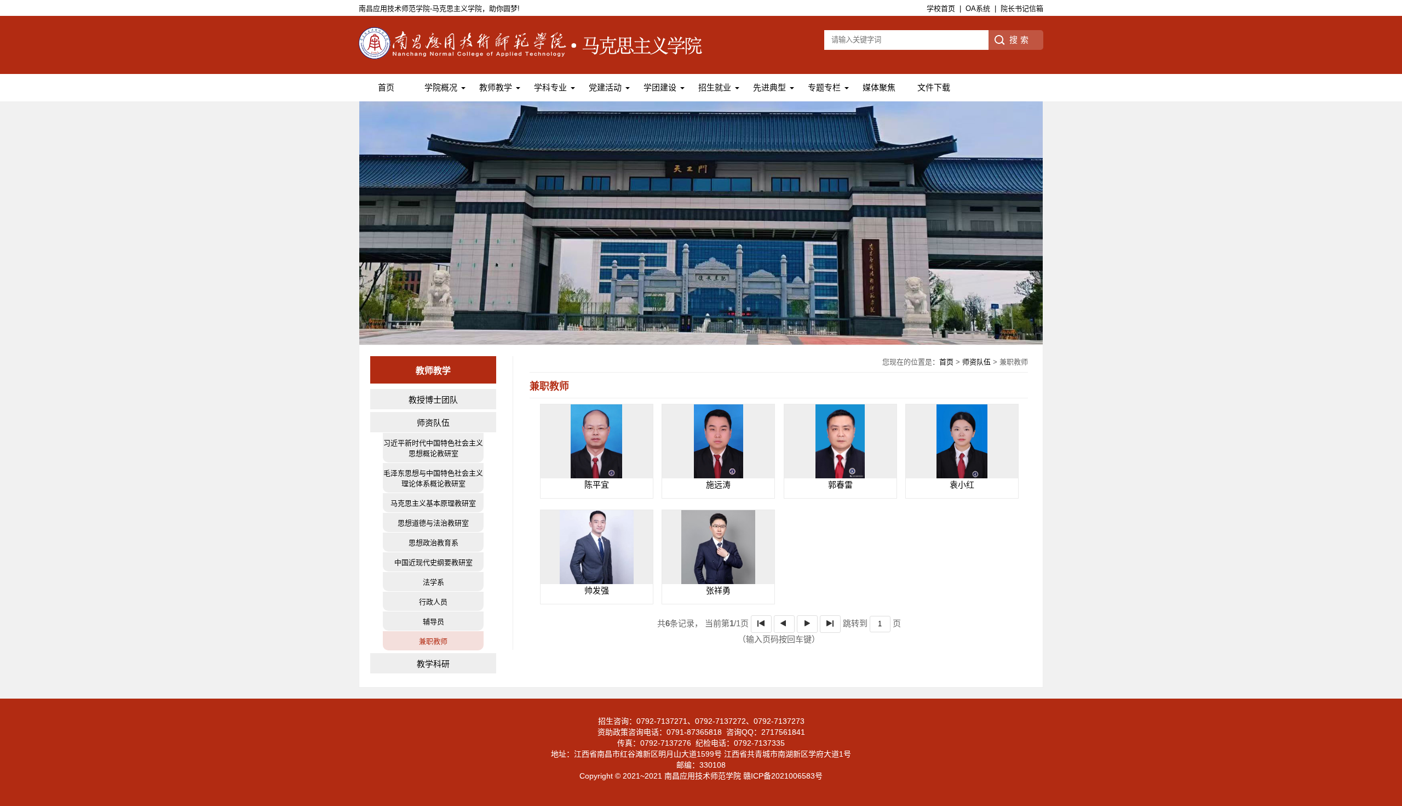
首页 (386, 87)
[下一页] (807, 624)
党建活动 (605, 87)
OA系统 (978, 8)
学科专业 (550, 87)
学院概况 (440, 87)
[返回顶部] (1390, 713)
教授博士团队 (433, 399)
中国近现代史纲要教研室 (433, 562)
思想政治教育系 (433, 543)
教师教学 (495, 87)
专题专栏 (824, 87)
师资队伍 (433, 422)
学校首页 (941, 8)
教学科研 (433, 663)
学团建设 (659, 87)
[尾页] (830, 624)
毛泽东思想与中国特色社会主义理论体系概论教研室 (433, 478)
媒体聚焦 (879, 87)
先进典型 (769, 87)
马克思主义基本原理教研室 (433, 503)
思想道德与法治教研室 (433, 523)
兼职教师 (433, 641)
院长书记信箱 (1022, 8)
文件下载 (933, 87)
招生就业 (714, 87)
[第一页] (761, 624)
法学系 (433, 582)
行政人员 (433, 602)
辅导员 (433, 622)
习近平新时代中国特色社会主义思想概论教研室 (433, 448)
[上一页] (784, 624)
